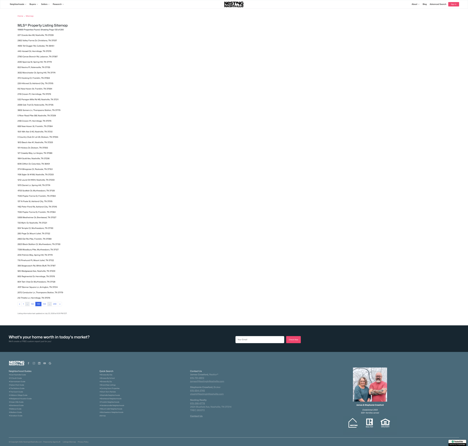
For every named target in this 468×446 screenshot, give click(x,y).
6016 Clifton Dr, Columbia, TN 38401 (34, 164)
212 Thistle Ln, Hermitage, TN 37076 (34, 298)
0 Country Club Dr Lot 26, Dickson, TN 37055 (38, 137)
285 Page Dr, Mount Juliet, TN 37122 (34, 233)
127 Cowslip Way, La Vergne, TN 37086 (35, 153)
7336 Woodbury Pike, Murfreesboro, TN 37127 (38, 249)
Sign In (453, 4)
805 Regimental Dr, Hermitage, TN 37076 (36, 276)
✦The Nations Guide (16, 388)
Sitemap (30, 16)
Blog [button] (425, 4)
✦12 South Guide (15, 378)
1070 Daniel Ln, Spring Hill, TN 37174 (34, 185)
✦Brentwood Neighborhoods (110, 399)
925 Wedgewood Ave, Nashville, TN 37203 (36, 271)
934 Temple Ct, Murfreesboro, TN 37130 (35, 228)
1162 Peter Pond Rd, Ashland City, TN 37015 (37, 207)
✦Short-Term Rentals (107, 392)
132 (32, 304)
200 (54, 304)
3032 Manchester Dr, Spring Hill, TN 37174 (36, 73)
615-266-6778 (197, 403)
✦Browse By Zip (105, 382)
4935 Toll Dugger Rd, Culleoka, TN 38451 (36, 46)
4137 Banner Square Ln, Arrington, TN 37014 (38, 287)
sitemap (102, 416)
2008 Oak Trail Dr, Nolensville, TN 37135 (36, 105)
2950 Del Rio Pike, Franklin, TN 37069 (34, 239)
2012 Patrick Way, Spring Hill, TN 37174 (35, 255)
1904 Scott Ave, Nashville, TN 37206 (33, 158)
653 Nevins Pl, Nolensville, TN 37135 (34, 67)
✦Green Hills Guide (16, 402)
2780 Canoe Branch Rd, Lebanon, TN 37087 (38, 56)
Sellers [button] (44, 4)
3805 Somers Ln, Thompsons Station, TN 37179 (39, 110)
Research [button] (57, 4)
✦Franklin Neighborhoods (109, 402)
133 (38, 304)
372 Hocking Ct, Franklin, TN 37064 (34, 78)
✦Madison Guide (15, 412)
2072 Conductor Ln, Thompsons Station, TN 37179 (40, 292)
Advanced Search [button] (438, 4)
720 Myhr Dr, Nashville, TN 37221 (32, 223)
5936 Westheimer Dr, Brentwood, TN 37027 (37, 217)
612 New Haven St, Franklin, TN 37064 (35, 89)
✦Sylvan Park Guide (16, 385)
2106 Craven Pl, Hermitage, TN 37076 (34, 121)
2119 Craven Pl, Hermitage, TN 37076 (34, 94)
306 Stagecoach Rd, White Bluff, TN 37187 (37, 266)
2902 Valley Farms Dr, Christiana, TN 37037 (37, 40)
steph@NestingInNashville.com (207, 394)
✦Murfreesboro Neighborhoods (111, 412)
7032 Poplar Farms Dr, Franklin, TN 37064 (37, 212)
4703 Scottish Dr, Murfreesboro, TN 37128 (36, 190)
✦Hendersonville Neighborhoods (111, 405)
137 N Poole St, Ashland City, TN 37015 (35, 201)
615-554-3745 (197, 390)
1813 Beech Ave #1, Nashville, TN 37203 (35, 142)
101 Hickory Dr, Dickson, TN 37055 (33, 148)
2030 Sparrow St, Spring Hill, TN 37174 (35, 62)
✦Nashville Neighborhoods (109, 395)
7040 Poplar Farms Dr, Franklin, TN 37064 (37, 196)
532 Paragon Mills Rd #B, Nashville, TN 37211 (38, 99)
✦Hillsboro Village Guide (18, 395)
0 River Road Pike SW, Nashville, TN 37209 (37, 115)
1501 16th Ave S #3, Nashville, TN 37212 (35, 132)
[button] (28, 363)
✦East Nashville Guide (17, 375)
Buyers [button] (32, 4)
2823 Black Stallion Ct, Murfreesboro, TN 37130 (39, 244)
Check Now (293, 340)
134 (44, 304)
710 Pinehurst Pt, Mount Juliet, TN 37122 (36, 260)
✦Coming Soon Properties (109, 388)
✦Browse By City (105, 375)
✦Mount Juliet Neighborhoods (110, 409)
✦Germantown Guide (17, 382)
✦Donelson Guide (15, 416)
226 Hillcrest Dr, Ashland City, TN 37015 (35, 83)
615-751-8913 (197, 378)
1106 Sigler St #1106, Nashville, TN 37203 (36, 174)
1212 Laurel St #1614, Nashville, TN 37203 (36, 180)
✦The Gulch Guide (16, 392)
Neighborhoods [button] (17, 4)
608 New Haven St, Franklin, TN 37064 (35, 126)
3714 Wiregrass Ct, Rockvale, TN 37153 (35, 169)
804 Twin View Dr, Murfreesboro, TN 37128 (36, 282)
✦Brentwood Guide (16, 405)
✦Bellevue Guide (15, 409)
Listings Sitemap (69, 442)
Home (20, 16)
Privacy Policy (83, 442)
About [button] (414, 4)
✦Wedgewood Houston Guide (20, 399)
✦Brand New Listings (107, 385)
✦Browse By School (107, 378)
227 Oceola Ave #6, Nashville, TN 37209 (36, 35)
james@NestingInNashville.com (207, 381)
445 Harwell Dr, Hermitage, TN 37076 (34, 51)
